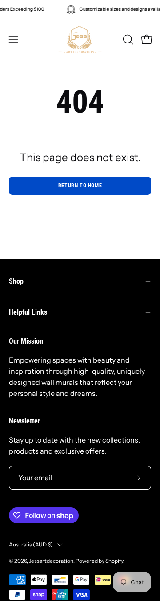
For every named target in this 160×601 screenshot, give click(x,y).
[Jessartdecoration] (80, 39)
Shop (16, 281)
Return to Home (80, 185)
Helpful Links (28, 312)
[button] (127, 39)
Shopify (114, 561)
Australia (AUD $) (31, 544)
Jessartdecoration (51, 561)
